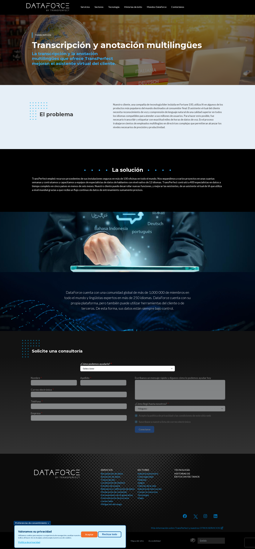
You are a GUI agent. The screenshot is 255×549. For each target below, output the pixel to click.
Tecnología (113, 6)
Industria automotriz (148, 473)
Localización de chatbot (113, 482)
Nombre (35, 377)
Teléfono (36, 401)
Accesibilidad (154, 541)
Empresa (35, 413)
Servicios (85, 6)
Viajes (141, 498)
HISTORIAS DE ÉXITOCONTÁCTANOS (187, 475)
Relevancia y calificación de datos (118, 488)
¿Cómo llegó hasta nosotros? (151, 403)
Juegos (141, 482)
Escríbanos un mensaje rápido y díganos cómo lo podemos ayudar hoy (173, 377)
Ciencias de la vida (147, 485)
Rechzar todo (109, 534)
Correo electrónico (41, 389)
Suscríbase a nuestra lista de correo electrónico (165, 421)
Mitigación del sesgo (111, 504)
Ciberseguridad (145, 476)
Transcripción (108, 479)
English (203, 540)
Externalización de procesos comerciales (115, 499)
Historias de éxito (133, 6)
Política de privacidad (29, 542)
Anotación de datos (110, 476)
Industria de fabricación (150, 488)
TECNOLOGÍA (182, 469)
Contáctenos (177, 6)
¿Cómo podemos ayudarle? (95, 363)
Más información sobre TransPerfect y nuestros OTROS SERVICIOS (186, 527)
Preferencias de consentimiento (31, 522)
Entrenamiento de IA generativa (117, 495)
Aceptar (89, 534)
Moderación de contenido (114, 492)
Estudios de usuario (110, 485)
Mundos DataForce (156, 6)
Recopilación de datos (112, 473)
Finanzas (142, 479)
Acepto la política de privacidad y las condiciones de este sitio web (175, 415)
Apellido (84, 377)
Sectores (99, 6)
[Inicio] (47, 7)
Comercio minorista (148, 492)
